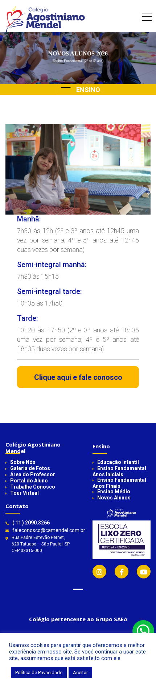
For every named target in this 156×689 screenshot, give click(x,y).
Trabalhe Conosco (32, 487)
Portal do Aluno (29, 480)
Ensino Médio (113, 491)
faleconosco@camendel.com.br (48, 530)
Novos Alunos (114, 498)
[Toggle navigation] (147, 22)
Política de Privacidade (38, 672)
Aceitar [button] (80, 672)
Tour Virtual (24, 493)
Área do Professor (32, 474)
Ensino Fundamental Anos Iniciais (119, 471)
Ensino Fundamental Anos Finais (119, 483)
